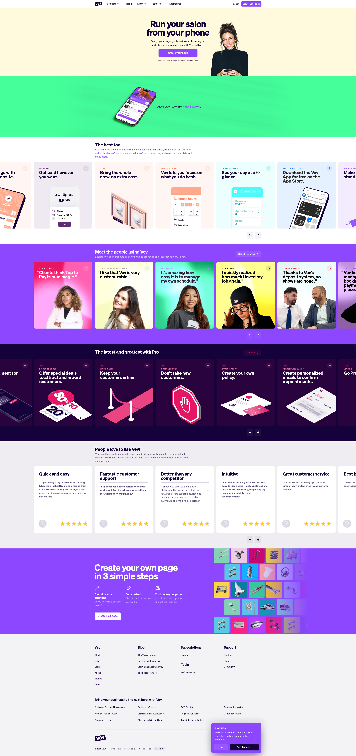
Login (97, 660)
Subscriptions (191, 647)
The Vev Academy (147, 654)
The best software (147, 672)
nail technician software (108, 153)
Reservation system (234, 707)
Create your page (251, 3)
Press (98, 684)
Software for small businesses (110, 707)
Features (156, 3)
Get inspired (175, 3)
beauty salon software (136, 153)
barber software (179, 149)
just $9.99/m (192, 106)
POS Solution (187, 707)
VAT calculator (188, 672)
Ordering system (232, 713)
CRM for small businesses (151, 713)
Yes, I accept (244, 746)
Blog (141, 647)
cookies (228, 732)
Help (226, 660)
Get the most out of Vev (150, 660)
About (98, 672)
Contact (228, 654)
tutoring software (161, 153)
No (221, 747)
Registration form (190, 713)
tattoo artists (179, 153)
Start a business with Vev (150, 666)
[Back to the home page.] (98, 4)
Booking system (103, 720)
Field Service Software (106, 713)
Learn (140, 3)
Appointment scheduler (193, 720)
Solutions (111, 3)
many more (101, 156)
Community (229, 666)
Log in (236, 3)
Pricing (128, 3)
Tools (185, 664)
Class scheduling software (151, 720)
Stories (98, 678)
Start (97, 654)
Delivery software (147, 707)
